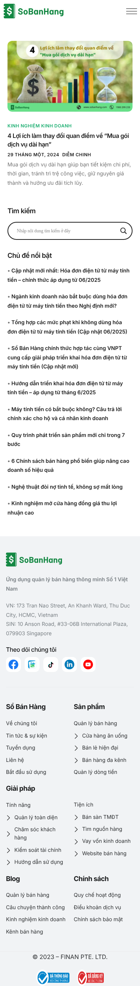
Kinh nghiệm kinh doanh (39, 126)
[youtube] (88, 664)
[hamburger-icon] (131, 11)
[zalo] (32, 664)
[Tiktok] (50, 664)
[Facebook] (13, 664)
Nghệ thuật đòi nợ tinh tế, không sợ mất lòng (67, 487)
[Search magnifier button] (123, 231)
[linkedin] (69, 664)
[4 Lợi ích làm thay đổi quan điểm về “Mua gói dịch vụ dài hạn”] (70, 76)
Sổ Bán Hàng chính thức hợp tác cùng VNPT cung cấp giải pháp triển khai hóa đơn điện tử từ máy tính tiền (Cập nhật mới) (67, 357)
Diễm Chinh (76, 154)
